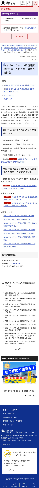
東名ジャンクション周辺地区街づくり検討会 (19, 229)
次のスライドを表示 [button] (37, 377)
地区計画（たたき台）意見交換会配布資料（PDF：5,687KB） (21, 198)
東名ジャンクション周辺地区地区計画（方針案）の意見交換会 (20, 305)
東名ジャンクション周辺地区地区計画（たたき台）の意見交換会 (20, 299)
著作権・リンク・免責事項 (12, 421)
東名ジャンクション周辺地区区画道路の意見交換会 (20, 311)
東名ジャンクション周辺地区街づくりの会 (19, 215)
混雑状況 (24, 486)
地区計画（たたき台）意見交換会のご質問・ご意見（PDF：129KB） (21, 204)
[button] (23, 3)
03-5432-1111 (13, 438)
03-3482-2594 (15, 263)
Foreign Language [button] (29, 4)
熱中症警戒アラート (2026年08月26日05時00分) (20, 19)
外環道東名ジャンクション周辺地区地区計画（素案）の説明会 (20, 294)
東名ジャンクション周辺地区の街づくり (13, 50)
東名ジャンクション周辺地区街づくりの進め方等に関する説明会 (20, 329)
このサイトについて (10, 410)
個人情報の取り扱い (10, 417)
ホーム (5, 486)
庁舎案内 (6, 444)
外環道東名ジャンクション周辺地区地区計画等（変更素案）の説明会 (20, 342)
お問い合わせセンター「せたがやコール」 (25, 453)
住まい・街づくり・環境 (24, 45)
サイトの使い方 (8, 413)
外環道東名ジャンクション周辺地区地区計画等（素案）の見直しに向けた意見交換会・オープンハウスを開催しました (20, 335)
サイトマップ (8, 425)
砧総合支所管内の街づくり (27, 48)
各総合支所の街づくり (11, 48)
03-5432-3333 (16, 463)
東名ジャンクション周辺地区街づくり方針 (19, 233)
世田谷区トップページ (8, 45)
